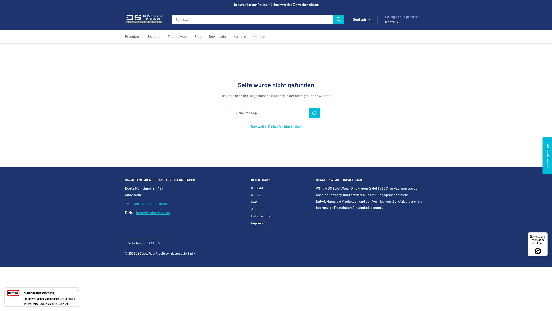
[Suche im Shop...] (314, 113)
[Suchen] (338, 19)
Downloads (217, 36)
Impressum (259, 223)
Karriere (239, 36)
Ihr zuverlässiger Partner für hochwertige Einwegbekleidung (276, 4)
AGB (254, 209)
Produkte (132, 36)
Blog (197, 36)
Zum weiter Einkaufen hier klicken (276, 126)
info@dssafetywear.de (153, 212)
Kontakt (259, 36)
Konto (390, 21)
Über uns (153, 36)
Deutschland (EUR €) (140, 243)
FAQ (254, 202)
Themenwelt (177, 36)
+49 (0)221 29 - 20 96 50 (149, 204)
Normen (257, 195)
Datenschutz (260, 216)
